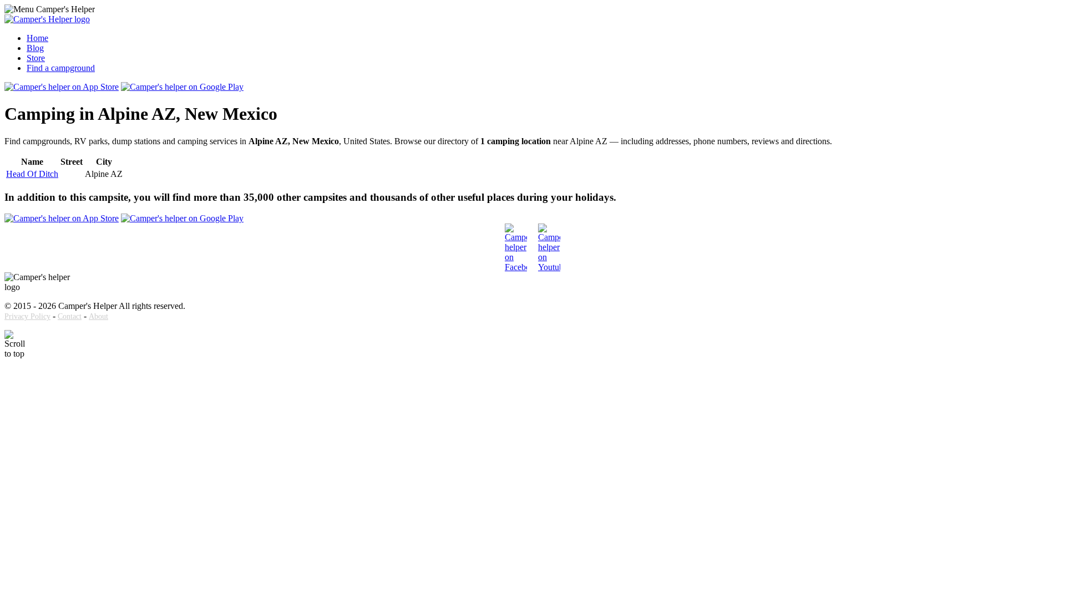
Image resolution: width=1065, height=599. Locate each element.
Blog (35, 48)
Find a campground (61, 68)
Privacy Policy (27, 316)
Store (36, 58)
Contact (70, 316)
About (98, 316)
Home (37, 38)
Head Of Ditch (32, 174)
